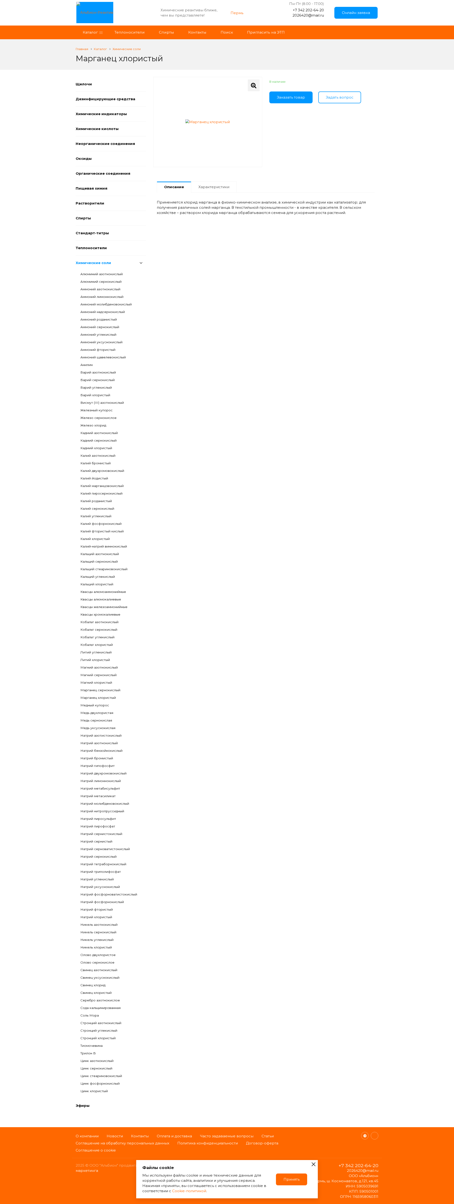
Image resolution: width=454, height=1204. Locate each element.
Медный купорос (94, 705)
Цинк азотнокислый (97, 1061)
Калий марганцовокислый (102, 486)
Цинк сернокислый (96, 1068)
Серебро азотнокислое (100, 1000)
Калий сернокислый (97, 508)
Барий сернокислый (97, 380)
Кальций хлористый (96, 584)
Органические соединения (103, 173)
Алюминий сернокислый (101, 281)
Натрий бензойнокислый (101, 750)
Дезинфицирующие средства (105, 99)
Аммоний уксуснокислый (101, 342)
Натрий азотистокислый (101, 735)
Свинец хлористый (96, 993)
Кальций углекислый (97, 576)
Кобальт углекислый (97, 637)
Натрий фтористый (96, 909)
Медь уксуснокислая (97, 728)
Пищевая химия (91, 188)
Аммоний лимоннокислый (101, 297)
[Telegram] (365, 1135)
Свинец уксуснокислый (99, 977)
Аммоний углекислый (98, 334)
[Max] (374, 1135)
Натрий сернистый (96, 841)
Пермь (237, 13)
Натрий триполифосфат (100, 872)
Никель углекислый (97, 940)
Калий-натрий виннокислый (103, 546)
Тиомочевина (91, 1046)
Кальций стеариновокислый (103, 569)
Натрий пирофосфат (97, 826)
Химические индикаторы (101, 114)
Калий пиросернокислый (101, 493)
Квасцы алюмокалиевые (100, 599)
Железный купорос (96, 410)
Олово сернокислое (97, 962)
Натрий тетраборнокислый (103, 864)
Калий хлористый (95, 539)
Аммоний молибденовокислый (106, 304)
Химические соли (93, 263)
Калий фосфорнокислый (101, 524)
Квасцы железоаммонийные (103, 607)
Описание (174, 187)
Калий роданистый (96, 501)
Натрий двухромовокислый (103, 773)
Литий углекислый (96, 652)
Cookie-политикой (189, 1191)
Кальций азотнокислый (99, 554)
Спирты (83, 218)
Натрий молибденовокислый (104, 803)
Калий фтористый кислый (102, 531)
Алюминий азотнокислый (101, 274)
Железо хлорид (93, 425)
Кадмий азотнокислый (99, 433)
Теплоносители (91, 248)
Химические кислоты (97, 128)
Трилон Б (88, 1053)
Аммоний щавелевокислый (103, 357)
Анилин (86, 365)
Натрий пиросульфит (98, 819)
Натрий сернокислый (98, 856)
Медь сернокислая (96, 720)
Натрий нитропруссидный (102, 811)
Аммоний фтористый (97, 350)
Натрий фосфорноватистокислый (108, 894)
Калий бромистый (95, 463)
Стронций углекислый (98, 1030)
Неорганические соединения (105, 143)
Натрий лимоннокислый (100, 781)
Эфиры (83, 1105)
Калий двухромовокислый (102, 471)
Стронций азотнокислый (100, 1023)
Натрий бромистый (96, 758)
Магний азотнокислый (99, 667)
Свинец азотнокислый (98, 970)
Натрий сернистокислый (101, 834)
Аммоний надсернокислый (102, 312)
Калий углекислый (95, 516)
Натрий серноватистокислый (105, 849)
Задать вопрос (340, 97)
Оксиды (84, 158)
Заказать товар (291, 97)
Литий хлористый (95, 660)
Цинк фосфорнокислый (100, 1083)
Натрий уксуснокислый (100, 887)
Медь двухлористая (96, 713)
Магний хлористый (96, 682)
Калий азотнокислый (97, 455)
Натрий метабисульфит (100, 788)
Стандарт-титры (92, 233)
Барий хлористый (95, 395)
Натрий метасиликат (98, 796)
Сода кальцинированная (100, 1008)
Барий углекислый (96, 387)
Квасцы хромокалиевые (100, 614)
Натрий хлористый (96, 917)
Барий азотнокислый (98, 372)
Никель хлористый (96, 947)
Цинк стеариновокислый (101, 1076)
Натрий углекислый (97, 879)
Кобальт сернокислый (98, 629)
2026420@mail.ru (308, 15)
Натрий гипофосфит (97, 766)
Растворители (90, 203)
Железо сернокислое (98, 418)
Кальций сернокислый (99, 561)
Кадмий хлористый (96, 448)
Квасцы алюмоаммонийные (103, 592)
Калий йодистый (94, 478)
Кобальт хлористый (96, 645)
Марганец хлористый (98, 698)
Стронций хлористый (98, 1038)
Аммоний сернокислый (99, 327)
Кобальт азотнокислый (99, 622)
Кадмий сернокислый (98, 440)
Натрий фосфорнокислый (102, 902)
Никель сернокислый (98, 932)
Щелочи (84, 84)
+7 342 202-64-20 (308, 10)
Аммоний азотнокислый (100, 289)
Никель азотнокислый (99, 924)
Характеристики (213, 187)
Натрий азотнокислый (99, 743)
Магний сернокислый (98, 675)
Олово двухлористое (98, 955)
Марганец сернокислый (100, 690)
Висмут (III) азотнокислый (102, 402)
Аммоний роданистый (98, 319)
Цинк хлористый (94, 1091)
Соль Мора (89, 1015)
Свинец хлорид (92, 985)
